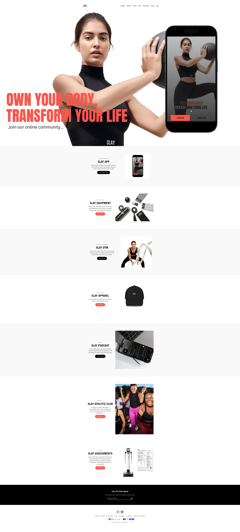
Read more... (100, 416)
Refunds (103, 516)
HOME (123, 6)
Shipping (97, 516)
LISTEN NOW (100, 356)
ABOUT (129, 6)
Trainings (135, 516)
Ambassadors (121, 516)
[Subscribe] (131, 498)
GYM (134, 6)
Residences (129, 516)
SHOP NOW (100, 214)
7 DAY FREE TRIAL (103, 172)
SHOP (153, 6)
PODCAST (146, 6)
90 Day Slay (142, 516)
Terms (115, 516)
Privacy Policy (109, 516)
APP (139, 6)
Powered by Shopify (124, 522)
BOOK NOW (102, 258)
